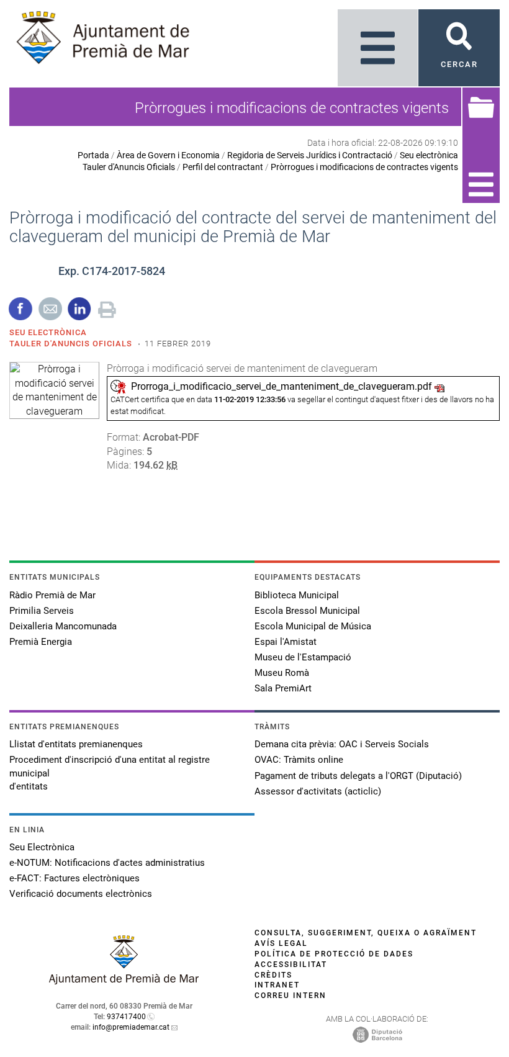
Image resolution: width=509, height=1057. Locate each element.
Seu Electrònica (41, 847)
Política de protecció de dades (333, 954)
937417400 (126, 1016)
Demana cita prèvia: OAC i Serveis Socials (341, 744)
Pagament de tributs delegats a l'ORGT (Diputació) (358, 775)
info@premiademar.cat (130, 1027)
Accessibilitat (290, 964)
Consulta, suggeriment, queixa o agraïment (365, 933)
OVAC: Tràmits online (298, 759)
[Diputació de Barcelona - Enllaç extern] (377, 1034)
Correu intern (290, 995)
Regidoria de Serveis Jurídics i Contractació (309, 155)
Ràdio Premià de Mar (52, 595)
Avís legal (281, 943)
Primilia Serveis (41, 610)
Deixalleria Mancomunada (63, 626)
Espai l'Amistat (285, 641)
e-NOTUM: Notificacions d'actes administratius (107, 862)
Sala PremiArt (283, 688)
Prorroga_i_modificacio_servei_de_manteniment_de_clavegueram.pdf (281, 386)
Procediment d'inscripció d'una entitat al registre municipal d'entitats (109, 772)
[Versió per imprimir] (107, 308)
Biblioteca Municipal (296, 595)
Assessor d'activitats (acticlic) (317, 791)
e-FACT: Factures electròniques (74, 878)
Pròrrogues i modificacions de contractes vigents (364, 167)
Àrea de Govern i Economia (168, 155)
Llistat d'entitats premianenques (76, 744)
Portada (93, 155)
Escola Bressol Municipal (307, 610)
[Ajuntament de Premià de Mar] (124, 981)
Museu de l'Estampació (302, 657)
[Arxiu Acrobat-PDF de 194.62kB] (54, 389)
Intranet (277, 985)
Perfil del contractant (222, 167)
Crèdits (273, 975)
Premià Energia (40, 641)
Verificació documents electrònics (80, 893)
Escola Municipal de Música (312, 626)
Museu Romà (281, 672)
